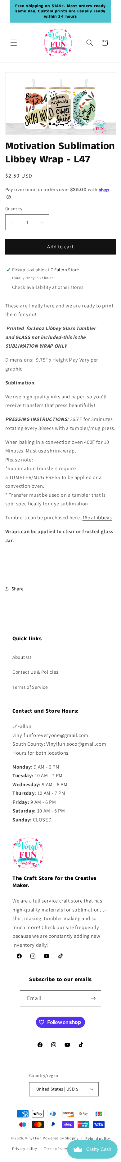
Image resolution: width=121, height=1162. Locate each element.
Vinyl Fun (33, 1138)
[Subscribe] (93, 998)
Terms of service (58, 1148)
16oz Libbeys (97, 517)
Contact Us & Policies (35, 672)
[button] (13, 42)
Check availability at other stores (47, 287)
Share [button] (17, 588)
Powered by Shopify (61, 1138)
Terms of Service (30, 687)
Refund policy (97, 1138)
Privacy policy (24, 1148)
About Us (21, 657)
